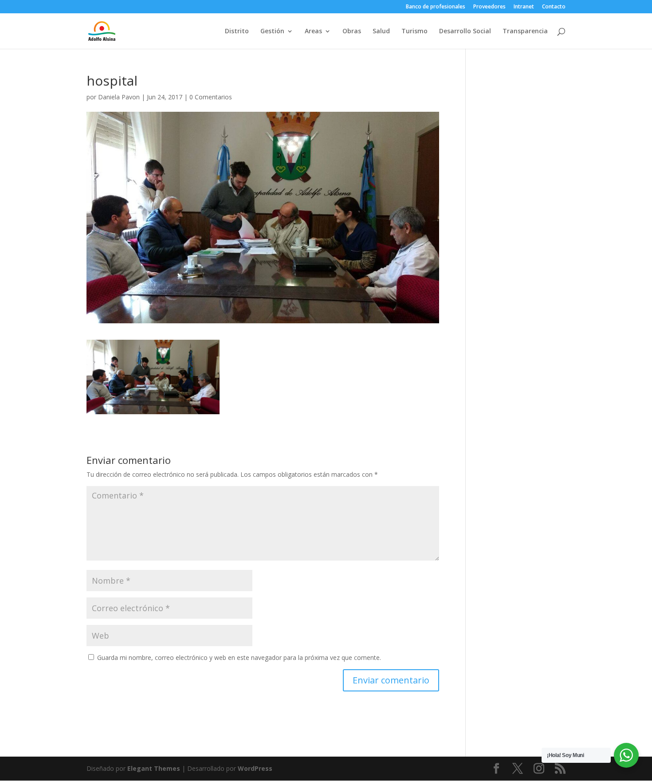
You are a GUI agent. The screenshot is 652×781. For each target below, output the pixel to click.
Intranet (524, 7)
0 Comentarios (210, 97)
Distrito (237, 31)
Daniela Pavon (119, 97)
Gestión (272, 31)
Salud (381, 31)
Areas (313, 31)
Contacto (554, 7)
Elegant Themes (153, 768)
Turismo (414, 31)
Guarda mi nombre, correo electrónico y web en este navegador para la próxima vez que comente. (239, 657)
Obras (351, 31)
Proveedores (489, 7)
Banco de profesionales (435, 7)
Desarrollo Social (465, 31)
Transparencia (525, 31)
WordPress (255, 768)
